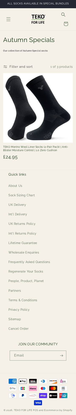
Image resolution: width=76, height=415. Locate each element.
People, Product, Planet (26, 281)
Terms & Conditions (22, 300)
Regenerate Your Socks (25, 271)
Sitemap (14, 319)
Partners (14, 290)
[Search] (63, 14)
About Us (15, 185)
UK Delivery (17, 204)
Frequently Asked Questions (29, 262)
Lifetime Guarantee (22, 243)
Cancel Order (18, 328)
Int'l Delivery (17, 214)
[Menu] (8, 19)
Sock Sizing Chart (21, 195)
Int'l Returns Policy (22, 233)
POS (35, 410)
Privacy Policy (19, 309)
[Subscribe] (61, 356)
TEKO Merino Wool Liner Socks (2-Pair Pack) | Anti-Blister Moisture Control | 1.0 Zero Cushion (35, 148)
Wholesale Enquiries (23, 252)
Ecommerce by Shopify (58, 410)
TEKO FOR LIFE (23, 410)
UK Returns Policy (21, 223)
